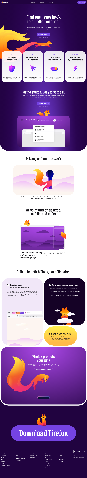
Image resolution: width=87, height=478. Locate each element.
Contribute (32, 455)
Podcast (61, 461)
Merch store (48, 459)
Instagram (61, 453)
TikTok (60, 457)
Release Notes (48, 455)
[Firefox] (4, 2)
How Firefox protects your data (43, 369)
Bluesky (61, 459)
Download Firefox (42, 34)
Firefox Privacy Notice (43, 37)
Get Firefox (82, 2)
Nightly (17, 453)
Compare (47, 453)
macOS (2, 457)
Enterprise (18, 460)
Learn (46, 457)
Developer (32, 457)
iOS (2, 459)
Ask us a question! (78, 457)
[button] (34, 2)
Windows (3, 455)
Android (3, 461)
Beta (17, 455)
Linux (2, 463)
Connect (32, 453)
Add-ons (47, 463)
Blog (46, 467)
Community (47, 465)
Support (47, 461)
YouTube (61, 455)
